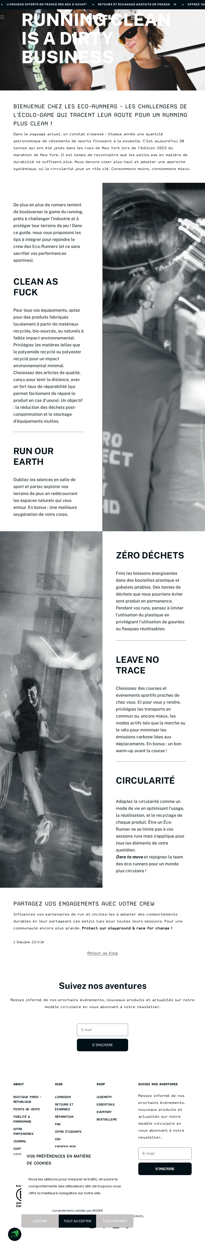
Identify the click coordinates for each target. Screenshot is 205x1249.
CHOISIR (40, 1221)
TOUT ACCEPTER (77, 1221)
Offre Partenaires (23, 1131)
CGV (58, 1139)
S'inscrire (102, 1045)
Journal (19, 1141)
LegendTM (104, 1097)
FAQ (58, 1124)
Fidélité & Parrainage (22, 1119)
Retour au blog (102, 953)
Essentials (106, 1104)
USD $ (154, 17)
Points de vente (26, 1109)
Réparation (64, 1117)
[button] (173, 17)
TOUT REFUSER (115, 1221)
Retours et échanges (64, 1107)
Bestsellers (107, 1119)
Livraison (63, 1097)
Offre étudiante (68, 1131)
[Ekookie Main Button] (14, 1234)
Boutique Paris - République (27, 1099)
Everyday (104, 1112)
